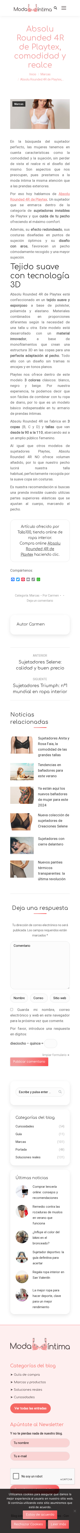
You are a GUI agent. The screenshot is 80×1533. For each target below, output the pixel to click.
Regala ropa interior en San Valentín (48, 1275)
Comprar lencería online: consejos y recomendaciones (45, 1192)
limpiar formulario (54, 1055)
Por (51, 595)
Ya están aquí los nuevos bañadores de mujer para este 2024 (53, 796)
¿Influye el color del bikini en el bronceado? (46, 1237)
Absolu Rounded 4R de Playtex (41, 549)
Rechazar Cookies (28, 1524)
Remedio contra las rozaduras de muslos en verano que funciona (48, 1215)
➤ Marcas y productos (28, 1382)
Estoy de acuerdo (40, 1514)
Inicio (32, 74)
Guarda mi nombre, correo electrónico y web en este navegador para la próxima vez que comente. (40, 1015)
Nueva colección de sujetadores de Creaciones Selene (53, 820)
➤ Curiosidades (22, 1397)
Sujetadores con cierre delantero (51, 841)
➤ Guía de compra (25, 1375)
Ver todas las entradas (31, 1408)
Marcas (46, 74)
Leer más (58, 1524)
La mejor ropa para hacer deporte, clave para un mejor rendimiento (47, 1298)
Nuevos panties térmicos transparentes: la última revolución (51, 870)
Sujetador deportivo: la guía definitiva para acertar (48, 1257)
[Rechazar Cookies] (75, 1511)
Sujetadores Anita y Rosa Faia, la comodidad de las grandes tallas (53, 746)
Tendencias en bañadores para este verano (50, 770)
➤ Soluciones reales (26, 1390)
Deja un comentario (40, 600)
